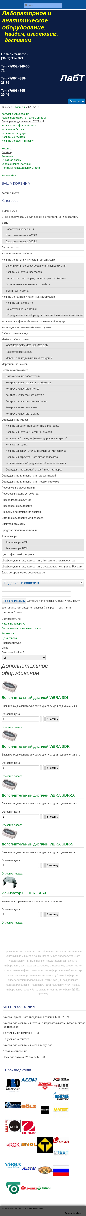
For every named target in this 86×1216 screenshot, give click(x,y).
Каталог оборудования (15, 113)
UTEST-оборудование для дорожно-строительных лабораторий (40, 216)
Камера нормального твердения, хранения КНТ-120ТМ (36, 1017)
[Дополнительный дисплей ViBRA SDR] (10, 740)
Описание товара (12, 727)
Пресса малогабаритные (16, 499)
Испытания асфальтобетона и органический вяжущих (34, 321)
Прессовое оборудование (17, 505)
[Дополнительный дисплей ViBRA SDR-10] (10, 789)
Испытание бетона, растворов (24, 271)
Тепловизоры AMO (17, 542)
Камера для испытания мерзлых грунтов (27, 1045)
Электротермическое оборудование (23, 572)
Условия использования (16, 163)
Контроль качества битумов (22, 388)
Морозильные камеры (15, 364)
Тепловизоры (9, 536)
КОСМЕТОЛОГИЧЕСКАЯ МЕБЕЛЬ (27, 345)
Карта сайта (9, 175)
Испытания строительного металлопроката (32, 456)
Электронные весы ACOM (21, 235)
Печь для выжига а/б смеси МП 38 (24, 1057)
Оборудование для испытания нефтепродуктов (30, 481)
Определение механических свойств (28, 284)
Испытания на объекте (19, 302)
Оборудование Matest (15, 419)
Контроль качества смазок (22, 407)
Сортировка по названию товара (21, 628)
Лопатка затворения (15, 1051)
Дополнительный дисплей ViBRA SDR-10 (38, 795)
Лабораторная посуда (15, 333)
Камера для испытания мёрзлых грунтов (26, 327)
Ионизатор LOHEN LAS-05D (27, 893)
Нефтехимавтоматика (15, 370)
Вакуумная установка (16, 1039)
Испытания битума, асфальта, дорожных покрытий (36, 438)
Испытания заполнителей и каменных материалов (36, 450)
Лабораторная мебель (19, 351)
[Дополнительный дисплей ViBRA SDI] (10, 691)
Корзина (6, 148)
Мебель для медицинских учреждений (29, 358)
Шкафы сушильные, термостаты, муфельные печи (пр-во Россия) (42, 566)
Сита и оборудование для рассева (22, 517)
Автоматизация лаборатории (23, 376)
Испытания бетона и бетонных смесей (29, 431)
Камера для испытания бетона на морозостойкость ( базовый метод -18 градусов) (44, 1025)
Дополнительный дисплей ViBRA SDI (35, 697)
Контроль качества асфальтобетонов (28, 382)
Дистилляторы (10, 247)
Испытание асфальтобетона (19, 125)
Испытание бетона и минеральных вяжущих (28, 259)
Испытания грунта (16, 444)
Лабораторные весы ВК (20, 229)
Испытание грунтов (13, 136)
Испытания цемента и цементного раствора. (32, 425)
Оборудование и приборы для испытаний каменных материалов (44, 315)
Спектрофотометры (13, 523)
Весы (5, 222)
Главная (20, 107)
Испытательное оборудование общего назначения (36, 463)
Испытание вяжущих (14, 133)
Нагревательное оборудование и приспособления (36, 278)
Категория (8, 633)
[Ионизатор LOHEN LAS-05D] (10, 887)
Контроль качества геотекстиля (25, 394)
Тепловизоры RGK (17, 548)
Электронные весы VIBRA (21, 241)
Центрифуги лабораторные (18, 554)
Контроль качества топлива (22, 413)
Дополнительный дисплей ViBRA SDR (36, 746)
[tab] (82, 582)
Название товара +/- (14, 623)
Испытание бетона (13, 129)
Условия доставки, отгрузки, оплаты (24, 117)
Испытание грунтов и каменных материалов (28, 296)
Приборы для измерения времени (22, 511)
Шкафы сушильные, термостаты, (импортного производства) (38, 560)
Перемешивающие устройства (20, 493)
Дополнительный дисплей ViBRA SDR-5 (37, 844)
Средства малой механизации (20, 530)
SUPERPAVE (9, 210)
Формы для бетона (17, 290)
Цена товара (9, 638)
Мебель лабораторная (15, 339)
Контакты (7, 156)
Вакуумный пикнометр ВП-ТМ (21, 1032)
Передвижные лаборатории (18, 487)
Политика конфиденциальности (21, 167)
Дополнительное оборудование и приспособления (36, 265)
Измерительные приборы (17, 253)
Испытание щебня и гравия (18, 140)
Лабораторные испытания (21, 308)
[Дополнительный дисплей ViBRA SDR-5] (10, 838)
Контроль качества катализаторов (26, 401)
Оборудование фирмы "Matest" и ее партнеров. (34, 469)
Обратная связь (11, 159)
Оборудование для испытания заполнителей (29, 475)
